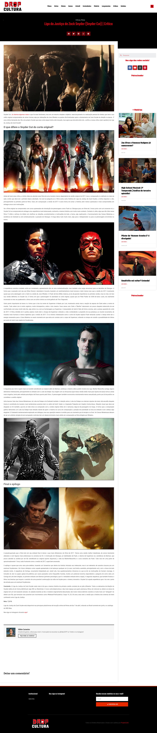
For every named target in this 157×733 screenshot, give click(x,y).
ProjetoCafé (124, 723)
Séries (56, 6)
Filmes (49, 6)
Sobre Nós (31, 699)
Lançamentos (106, 6)
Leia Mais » (124, 149)
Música (63, 6)
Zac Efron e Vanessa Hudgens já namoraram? (136, 144)
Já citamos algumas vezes (20, 114)
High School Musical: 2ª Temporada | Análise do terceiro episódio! (136, 190)
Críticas (115, 6)
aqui (25, 612)
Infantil (77, 6)
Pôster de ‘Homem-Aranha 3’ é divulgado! (135, 237)
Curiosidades (87, 6)
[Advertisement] (58, 657)
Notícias (123, 6)
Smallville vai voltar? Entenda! (135, 280)
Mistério (96, 6)
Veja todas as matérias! (27, 636)
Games (70, 6)
